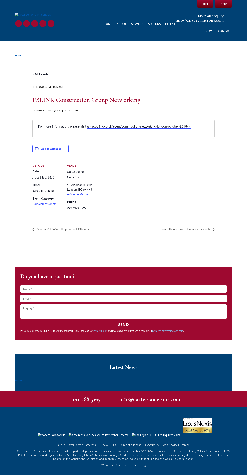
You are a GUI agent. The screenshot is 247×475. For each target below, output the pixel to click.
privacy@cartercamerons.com (167, 330)
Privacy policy (151, 445)
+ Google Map (76, 194)
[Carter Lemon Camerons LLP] (33, 14)
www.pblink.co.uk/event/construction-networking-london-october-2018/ (137, 126)
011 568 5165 (87, 399)
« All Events (40, 74)
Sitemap (185, 445)
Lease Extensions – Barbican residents (185, 229)
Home (108, 24)
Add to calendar (51, 148)
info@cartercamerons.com (200, 20)
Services (137, 24)
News (209, 31)
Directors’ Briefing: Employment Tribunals (63, 229)
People (170, 24)
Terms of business (130, 445)
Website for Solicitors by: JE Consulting (123, 465)
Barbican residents (44, 204)
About (122, 24)
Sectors (154, 24)
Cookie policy (169, 445)
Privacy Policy (100, 330)
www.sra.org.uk (111, 455)
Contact (225, 31)
